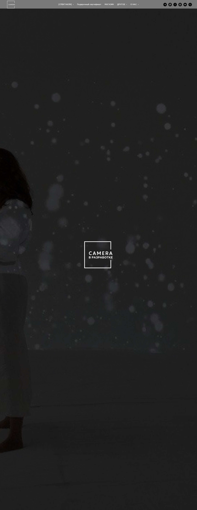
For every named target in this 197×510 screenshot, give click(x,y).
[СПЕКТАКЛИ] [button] (65, 4)
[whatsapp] (170, 4)
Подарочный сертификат (89, 4)
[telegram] (165, 4)
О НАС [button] (133, 4)
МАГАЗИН (109, 4)
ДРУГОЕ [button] (121, 4)
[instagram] (180, 4)
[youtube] (185, 4)
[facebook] (175, 4)
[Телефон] (190, 4)
